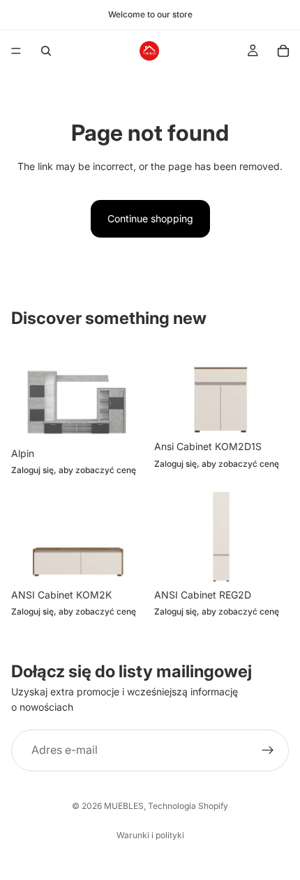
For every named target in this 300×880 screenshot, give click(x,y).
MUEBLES (124, 806)
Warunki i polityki (150, 835)
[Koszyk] (283, 51)
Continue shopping (150, 218)
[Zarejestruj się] (268, 749)
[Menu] (16, 51)
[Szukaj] (46, 51)
